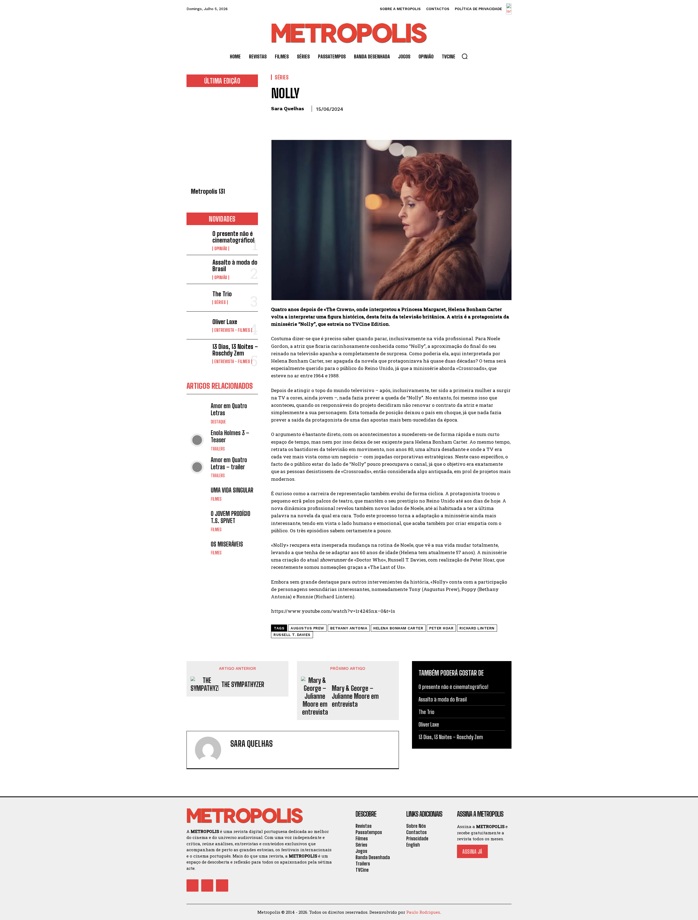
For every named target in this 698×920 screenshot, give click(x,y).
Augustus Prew (307, 628)
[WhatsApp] (314, 121)
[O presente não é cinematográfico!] (197, 240)
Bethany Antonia (349, 628)
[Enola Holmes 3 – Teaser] (197, 440)
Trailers (218, 449)
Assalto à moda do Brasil (234, 266)
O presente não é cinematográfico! (233, 237)
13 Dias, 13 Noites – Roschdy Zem (235, 350)
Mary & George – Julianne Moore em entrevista (355, 696)
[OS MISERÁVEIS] (197, 548)
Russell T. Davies (292, 635)
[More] (327, 121)
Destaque (218, 422)
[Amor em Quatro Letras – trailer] (197, 467)
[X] (289, 121)
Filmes (216, 499)
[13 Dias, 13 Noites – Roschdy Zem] (197, 353)
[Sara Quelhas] (211, 750)
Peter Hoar (441, 628)
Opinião (220, 248)
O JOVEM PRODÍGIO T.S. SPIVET (230, 517)
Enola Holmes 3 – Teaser (230, 436)
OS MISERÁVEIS (227, 544)
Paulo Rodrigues (423, 912)
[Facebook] (276, 121)
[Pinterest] (301, 121)
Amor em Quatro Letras (229, 409)
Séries (220, 302)
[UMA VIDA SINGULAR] (197, 494)
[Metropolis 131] (222, 139)
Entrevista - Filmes (232, 330)
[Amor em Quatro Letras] (197, 413)
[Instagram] (207, 885)
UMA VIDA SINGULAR (232, 490)
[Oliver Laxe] (197, 325)
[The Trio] (197, 297)
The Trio (222, 294)
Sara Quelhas (287, 108)
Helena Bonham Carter (398, 628)
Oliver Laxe (224, 321)
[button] (464, 56)
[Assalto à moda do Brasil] (197, 269)
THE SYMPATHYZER (242, 684)
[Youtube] (222, 885)
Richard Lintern (477, 628)
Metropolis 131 (208, 191)
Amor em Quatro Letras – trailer (229, 463)
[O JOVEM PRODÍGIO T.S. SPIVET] (197, 521)
